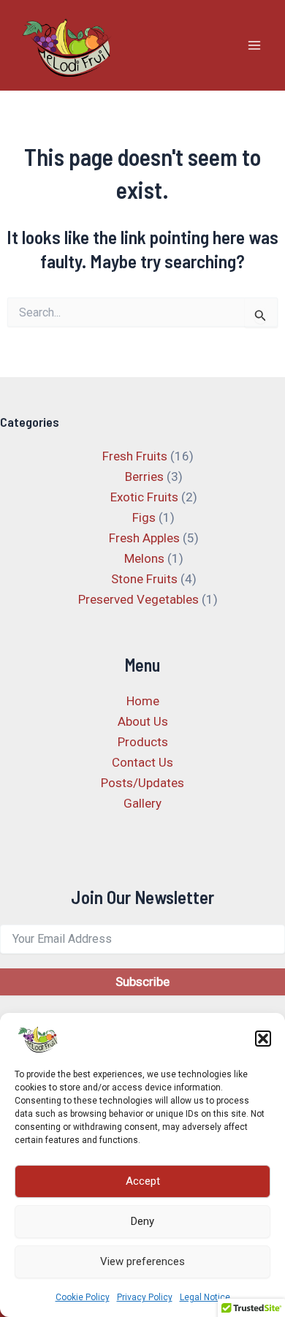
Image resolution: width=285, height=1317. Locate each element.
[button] (263, 1038)
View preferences (142, 1261)
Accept (143, 1181)
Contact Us (142, 762)
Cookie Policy (83, 1297)
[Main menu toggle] (254, 45)
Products (143, 742)
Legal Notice (205, 1297)
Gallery (142, 803)
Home (142, 701)
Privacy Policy (144, 1297)
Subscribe (142, 981)
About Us (143, 721)
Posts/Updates (142, 782)
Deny (142, 1221)
